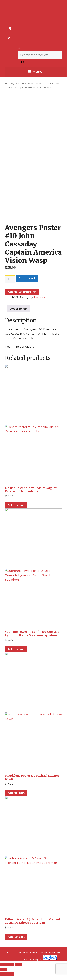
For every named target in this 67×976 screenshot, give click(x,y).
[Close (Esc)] (3, 969)
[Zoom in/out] (3, 964)
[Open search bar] (40, 48)
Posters (19, 83)
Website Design (30, 959)
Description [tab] (18, 308)
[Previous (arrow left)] (3, 974)
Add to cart (26, 278)
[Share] (18, 964)
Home (9, 83)
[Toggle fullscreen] (10, 964)
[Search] (23, 63)
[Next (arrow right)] (10, 974)
